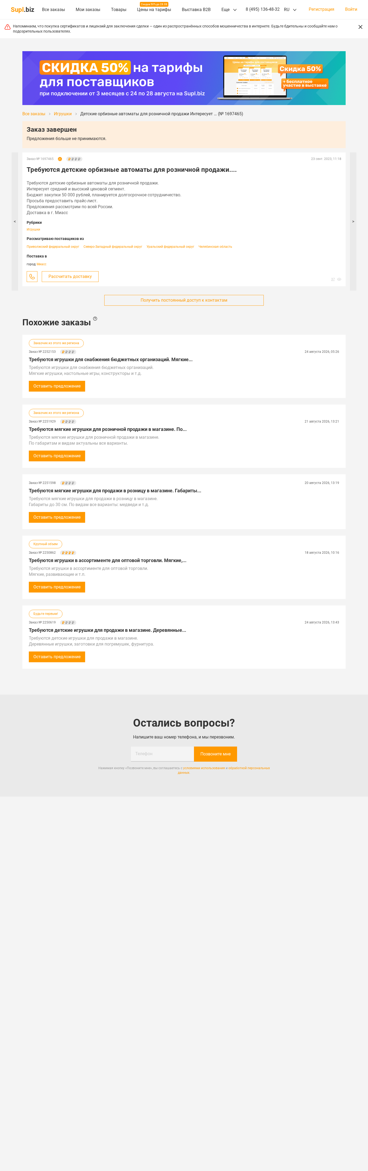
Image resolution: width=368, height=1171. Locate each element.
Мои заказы (88, 9)
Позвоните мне (215, 754)
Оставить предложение (57, 386)
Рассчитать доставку (70, 276)
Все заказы (53, 9)
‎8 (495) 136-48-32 (263, 9)
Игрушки (33, 229)
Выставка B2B (196, 9)
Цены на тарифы (154, 9)
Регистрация (321, 9)
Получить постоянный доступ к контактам (184, 300)
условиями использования (204, 768)
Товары (118, 9)
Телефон (143, 753)
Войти (351, 9)
